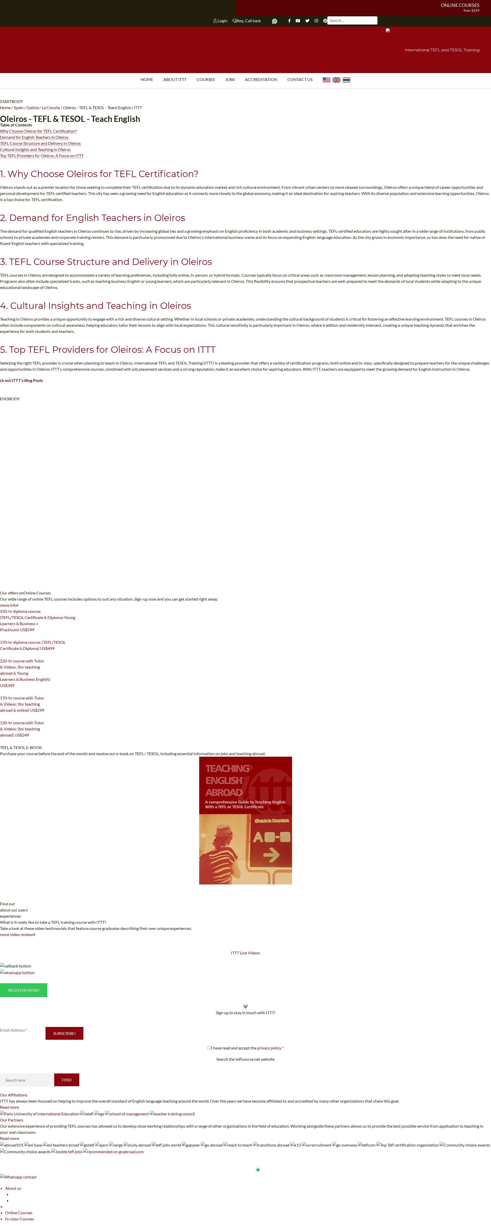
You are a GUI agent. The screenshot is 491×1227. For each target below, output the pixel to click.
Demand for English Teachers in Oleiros (34, 137)
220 (3, 692)
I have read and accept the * (247, 1047)
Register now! (23, 990)
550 (3, 636)
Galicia (33, 107)
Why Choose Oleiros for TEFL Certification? (38, 130)
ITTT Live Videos (245, 952)
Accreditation (261, 79)
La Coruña (51, 107)
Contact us (300, 79)
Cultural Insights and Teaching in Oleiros (35, 149)
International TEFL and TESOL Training (442, 50)
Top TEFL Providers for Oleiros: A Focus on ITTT (42, 155)
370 (3, 655)
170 (3, 717)
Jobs (230, 79)
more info (8, 605)
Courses (206, 79)
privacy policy (269, 1047)
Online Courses (460, 5)
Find (67, 1079)
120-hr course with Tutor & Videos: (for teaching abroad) (22, 728)
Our (13, 1094)
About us (13, 1188)
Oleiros (13, 119)
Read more (9, 1107)
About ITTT (174, 79)
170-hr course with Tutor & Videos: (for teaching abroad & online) (22, 703)
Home (147, 79)
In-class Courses (19, 1218)
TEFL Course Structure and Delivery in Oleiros (40, 143)
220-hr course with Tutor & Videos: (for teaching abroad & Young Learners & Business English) (25, 673)
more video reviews (17, 934)
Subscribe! (64, 1033)
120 (3, 741)
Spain (19, 107)
